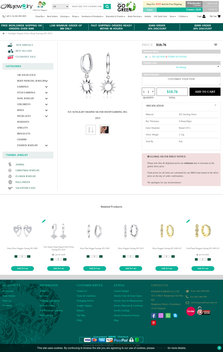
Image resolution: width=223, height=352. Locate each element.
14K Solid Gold (26, 75)
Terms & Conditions (86, 296)
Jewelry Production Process (126, 315)
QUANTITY (148, 97)
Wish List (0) (212, 3)
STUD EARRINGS (26, 92)
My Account (8, 291)
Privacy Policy (46, 315)
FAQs (79, 320)
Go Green (44, 296)
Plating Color (150, 63)
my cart (213, 16)
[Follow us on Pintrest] (153, 322)
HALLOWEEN (23, 182)
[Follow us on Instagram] (160, 315)
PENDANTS (23, 122)
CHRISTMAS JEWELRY (28, 170)
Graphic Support (84, 305)
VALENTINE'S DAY (26, 188)
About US (44, 291)
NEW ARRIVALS (24, 45)
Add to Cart (205, 91)
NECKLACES (24, 116)
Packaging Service (85, 301)
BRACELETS (23, 133)
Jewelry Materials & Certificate (128, 305)
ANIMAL (20, 164)
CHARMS (22, 139)
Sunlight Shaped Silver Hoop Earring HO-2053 (30, 33)
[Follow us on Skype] (175, 315)
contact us (161, 348)
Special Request (151, 74)
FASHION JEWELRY (27, 145)
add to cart (22, 268)
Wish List (6, 301)
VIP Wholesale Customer (51, 310)
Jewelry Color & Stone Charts (128, 296)
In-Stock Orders (47, 305)
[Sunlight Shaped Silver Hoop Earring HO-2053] (90, 130)
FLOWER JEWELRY (26, 176)
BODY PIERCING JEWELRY (31, 81)
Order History (8, 296)
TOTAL (172, 97)
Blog (116, 320)
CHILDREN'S (24, 104)
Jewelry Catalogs (121, 310)
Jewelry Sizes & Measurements (128, 301)
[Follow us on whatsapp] (168, 315)
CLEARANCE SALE (26, 57)
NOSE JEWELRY (25, 98)
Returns (80, 310)
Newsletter (7, 305)
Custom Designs (121, 291)
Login (199, 16)
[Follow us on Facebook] (153, 315)
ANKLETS (22, 128)
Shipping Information (50, 301)
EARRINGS (23, 87)
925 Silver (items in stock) (169, 57)
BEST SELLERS (24, 51)
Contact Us (212, 9)
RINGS (20, 110)
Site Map (81, 315)
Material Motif (150, 51)
